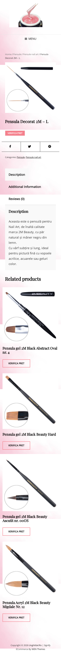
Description (17, 175)
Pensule (17, 54)
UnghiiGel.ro (35, 645)
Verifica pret (15, 133)
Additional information (25, 187)
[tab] (20, 174)
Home (8, 54)
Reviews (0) (16, 199)
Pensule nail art (30, 54)
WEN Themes (38, 649)
